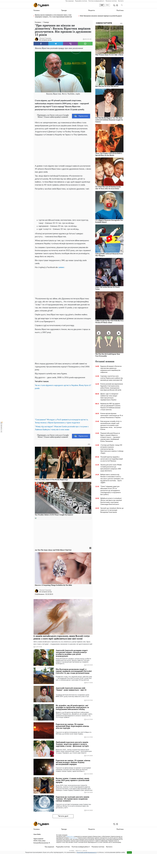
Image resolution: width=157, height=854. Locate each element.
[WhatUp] (85, 43)
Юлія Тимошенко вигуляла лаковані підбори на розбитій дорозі (101, 16)
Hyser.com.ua (70, 836)
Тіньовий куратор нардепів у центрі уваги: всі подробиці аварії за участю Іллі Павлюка (111, 459)
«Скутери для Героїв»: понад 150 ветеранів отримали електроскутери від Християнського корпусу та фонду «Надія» (111, 449)
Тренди (64, 10)
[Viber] (70, 43)
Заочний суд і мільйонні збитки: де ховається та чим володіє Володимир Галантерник (111, 510)
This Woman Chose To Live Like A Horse (109, 55)
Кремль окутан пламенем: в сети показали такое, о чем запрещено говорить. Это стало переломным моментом (53, 16)
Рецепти (91, 10)
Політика (119, 10)
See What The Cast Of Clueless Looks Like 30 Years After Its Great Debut (108, 188)
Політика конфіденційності (96, 1)
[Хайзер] (41, 5)
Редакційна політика (81, 1)
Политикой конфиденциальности (86, 852)
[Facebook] (41, 43)
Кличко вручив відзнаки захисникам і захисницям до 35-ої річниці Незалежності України (111, 415)
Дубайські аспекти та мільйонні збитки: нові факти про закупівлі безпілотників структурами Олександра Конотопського (111, 501)
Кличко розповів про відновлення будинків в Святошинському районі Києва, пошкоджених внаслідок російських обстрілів (111, 387)
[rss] (114, 5)
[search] (121, 5)
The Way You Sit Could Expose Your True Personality (107, 355)
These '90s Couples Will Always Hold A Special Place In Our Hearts (108, 154)
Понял (129, 852)
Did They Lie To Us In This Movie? (107, 86)
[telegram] (117, 5)
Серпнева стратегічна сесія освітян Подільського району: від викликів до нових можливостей (111, 378)
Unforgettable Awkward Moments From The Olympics (109, 255)
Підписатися (83, 116)
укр (101, 5)
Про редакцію (70, 1)
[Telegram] (55, 43)
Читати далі (63, 816)
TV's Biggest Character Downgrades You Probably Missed (109, 221)
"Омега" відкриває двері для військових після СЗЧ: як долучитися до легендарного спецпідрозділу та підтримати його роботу (110, 490)
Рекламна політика (111, 1)
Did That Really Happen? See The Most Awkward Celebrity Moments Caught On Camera (109, 120)
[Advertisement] (63, 150)
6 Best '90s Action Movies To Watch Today (107, 288)
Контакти (120, 1)
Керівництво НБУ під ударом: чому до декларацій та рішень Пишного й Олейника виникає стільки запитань (110, 406)
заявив (61, 267)
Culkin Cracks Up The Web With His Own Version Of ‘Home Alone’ (109, 321)
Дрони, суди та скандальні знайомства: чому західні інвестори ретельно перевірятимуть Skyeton (109, 397)
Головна (37, 10)
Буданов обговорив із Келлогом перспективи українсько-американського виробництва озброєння (111, 369)
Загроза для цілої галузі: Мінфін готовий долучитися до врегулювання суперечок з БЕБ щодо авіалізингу (111, 468)
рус (107, 5)
